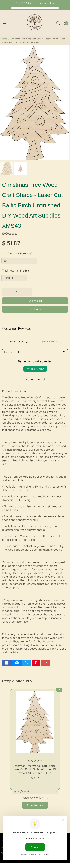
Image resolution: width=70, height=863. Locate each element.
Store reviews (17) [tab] (51, 341)
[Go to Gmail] (45, 663)
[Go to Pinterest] (36, 663)
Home (4, 38)
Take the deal (35, 805)
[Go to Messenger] (17, 663)
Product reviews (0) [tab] (18, 341)
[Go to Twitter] (26, 663)
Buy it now (35, 309)
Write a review (35, 368)
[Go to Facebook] (7, 663)
